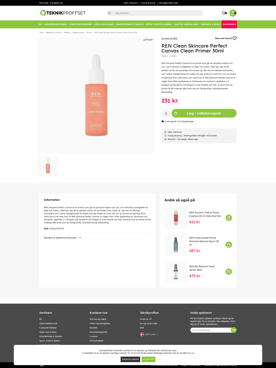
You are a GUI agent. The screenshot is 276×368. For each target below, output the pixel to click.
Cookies (94, 336)
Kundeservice (56, 3)
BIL (40, 319)
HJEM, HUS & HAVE (47, 332)
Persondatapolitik (98, 332)
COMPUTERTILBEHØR (48, 327)
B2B (142, 327)
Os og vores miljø (148, 323)
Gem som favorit (223, 38)
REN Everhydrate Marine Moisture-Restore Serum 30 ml (204, 241)
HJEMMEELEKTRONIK (48, 323)
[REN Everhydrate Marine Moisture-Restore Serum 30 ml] (178, 244)
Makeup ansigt (78, 32)
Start (41, 32)
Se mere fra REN (169, 38)
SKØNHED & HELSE (53, 32)
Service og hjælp (98, 319)
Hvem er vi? (146, 319)
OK (233, 330)
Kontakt (93, 327)
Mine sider (44, 3)
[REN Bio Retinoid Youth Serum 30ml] (178, 271)
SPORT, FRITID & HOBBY (49, 340)
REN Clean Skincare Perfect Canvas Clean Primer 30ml (115, 32)
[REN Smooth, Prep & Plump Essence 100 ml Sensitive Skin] (178, 217)
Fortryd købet (96, 340)
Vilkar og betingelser (100, 323)
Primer (89, 32)
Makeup (67, 32)
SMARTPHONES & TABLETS (50, 336)
